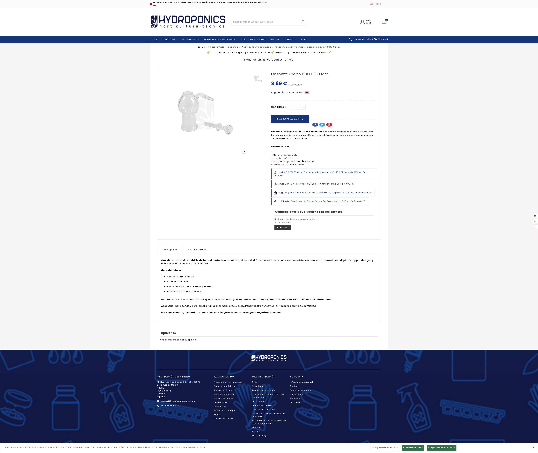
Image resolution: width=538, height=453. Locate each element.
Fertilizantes (220, 402)
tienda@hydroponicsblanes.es (177, 401)
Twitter (322, 125)
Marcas (256, 431)
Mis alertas (296, 402)
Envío (254, 382)
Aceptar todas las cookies (441, 447)
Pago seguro (258, 401)
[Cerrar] (533, 447)
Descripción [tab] (170, 249)
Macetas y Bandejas (224, 410)
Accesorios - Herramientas (228, 382)
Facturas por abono (300, 390)
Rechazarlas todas (413, 447)
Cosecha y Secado (224, 394)
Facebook (315, 125)
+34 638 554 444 (169, 405)
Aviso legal (258, 386)
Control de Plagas (223, 398)
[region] (269, 448)
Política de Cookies (262, 405)
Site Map (256, 427)
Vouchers (295, 398)
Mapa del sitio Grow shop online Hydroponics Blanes (269, 422)
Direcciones (296, 394)
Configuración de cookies (385, 447)
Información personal (301, 382)
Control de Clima (223, 390)
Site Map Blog (259, 435)
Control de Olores (223, 418)
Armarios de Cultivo (224, 386)
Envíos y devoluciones (263, 409)
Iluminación (220, 406)
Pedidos (294, 386)
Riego (217, 414)
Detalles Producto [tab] (199, 249)
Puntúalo (282, 227)
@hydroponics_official (278, 59)
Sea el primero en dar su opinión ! (178, 339)
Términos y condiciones (264, 390)
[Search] (303, 21)
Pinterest (329, 125)
